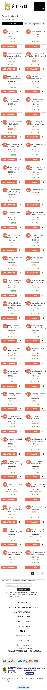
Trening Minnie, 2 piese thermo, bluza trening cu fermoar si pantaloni (35, 213)
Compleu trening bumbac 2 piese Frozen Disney (11, 395)
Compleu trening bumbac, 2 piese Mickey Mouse (35, 395)
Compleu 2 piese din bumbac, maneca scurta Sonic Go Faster (12, 168)
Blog (22, 631)
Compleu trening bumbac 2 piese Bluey (11, 440)
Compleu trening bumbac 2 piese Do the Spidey (11, 123)
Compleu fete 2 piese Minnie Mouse (35, 462)
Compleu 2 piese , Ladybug (35, 507)
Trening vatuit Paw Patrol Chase (11, 213)
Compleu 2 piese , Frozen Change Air (35, 236)
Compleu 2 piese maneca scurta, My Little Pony (11, 191)
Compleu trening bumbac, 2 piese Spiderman (35, 417)
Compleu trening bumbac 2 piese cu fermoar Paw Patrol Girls (35, 440)
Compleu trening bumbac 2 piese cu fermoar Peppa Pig (11, 462)
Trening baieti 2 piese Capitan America (35, 77)
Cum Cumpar (23, 626)
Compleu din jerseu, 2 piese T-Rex (11, 32)
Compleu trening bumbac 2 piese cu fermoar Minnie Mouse (11, 417)
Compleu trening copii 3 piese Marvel (12, 349)
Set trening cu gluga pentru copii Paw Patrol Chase (11, 145)
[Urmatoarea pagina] (42, 573)
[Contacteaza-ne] (37, 8)
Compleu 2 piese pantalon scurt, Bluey (12, 485)
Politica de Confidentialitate (23, 607)
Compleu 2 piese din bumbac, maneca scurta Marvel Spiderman (12, 77)
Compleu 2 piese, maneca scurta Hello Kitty (35, 168)
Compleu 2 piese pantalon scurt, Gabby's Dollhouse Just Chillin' (35, 485)
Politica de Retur (22, 612)
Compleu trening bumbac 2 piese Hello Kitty (35, 100)
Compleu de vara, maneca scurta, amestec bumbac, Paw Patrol (12, 553)
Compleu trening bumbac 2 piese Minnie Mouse (35, 372)
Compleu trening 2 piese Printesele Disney (11, 372)
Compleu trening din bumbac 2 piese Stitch (35, 123)
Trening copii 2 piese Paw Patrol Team (12, 259)
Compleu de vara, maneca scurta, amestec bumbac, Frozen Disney (35, 553)
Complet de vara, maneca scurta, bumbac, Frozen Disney (35, 530)
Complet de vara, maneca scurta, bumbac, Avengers (12, 530)
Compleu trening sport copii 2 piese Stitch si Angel (35, 55)
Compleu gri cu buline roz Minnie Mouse (12, 236)
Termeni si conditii (23, 621)
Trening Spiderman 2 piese (35, 31)
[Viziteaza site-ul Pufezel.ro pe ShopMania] (23, 687)
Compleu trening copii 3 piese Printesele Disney (35, 259)
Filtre (13, 24)
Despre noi (22, 602)
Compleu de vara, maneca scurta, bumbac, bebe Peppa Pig (12, 55)
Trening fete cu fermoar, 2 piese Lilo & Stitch (35, 304)
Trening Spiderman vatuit (35, 190)
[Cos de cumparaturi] (42, 8)
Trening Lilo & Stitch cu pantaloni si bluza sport (12, 304)
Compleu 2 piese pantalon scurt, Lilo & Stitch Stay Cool (11, 508)
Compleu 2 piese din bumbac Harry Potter (12, 327)
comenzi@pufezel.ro (25, 648)
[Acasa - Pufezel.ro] (16, 6)
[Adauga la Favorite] (19, 46)
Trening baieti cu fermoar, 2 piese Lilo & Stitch (12, 281)
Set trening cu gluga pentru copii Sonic (35, 145)
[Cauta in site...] (37, 13)
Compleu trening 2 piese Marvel (35, 349)
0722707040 (24, 645)
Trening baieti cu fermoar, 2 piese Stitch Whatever (35, 281)
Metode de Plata (22, 617)
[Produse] (38, 4)
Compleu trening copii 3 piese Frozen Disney (12, 100)
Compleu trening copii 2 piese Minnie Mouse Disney (35, 327)
